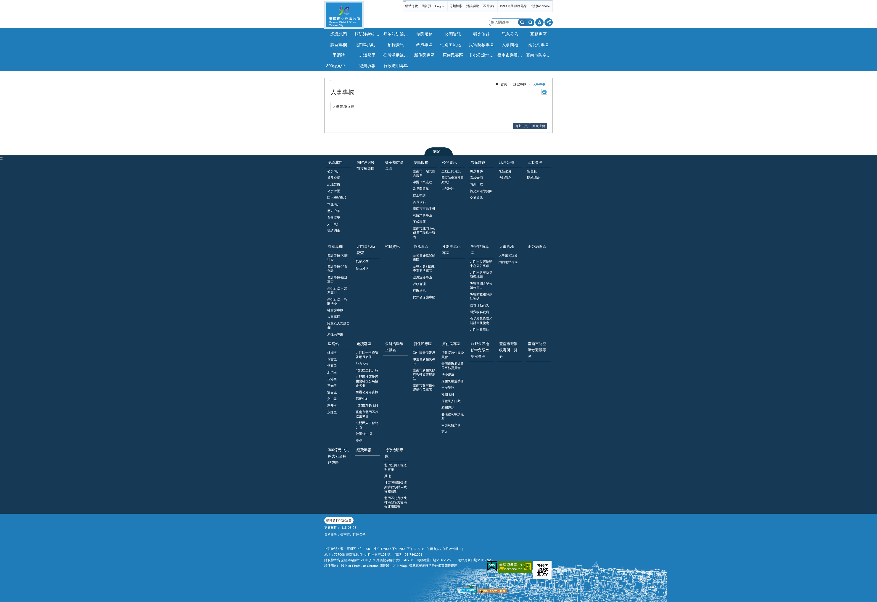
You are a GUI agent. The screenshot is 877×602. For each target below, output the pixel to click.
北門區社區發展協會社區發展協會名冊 (367, 381)
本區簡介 (333, 204)
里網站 (333, 344)
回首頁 (426, 6)
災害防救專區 (480, 250)
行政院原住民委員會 (452, 355)
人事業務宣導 (343, 106)
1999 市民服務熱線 (513, 6)
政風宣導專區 (422, 277)
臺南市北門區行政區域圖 (367, 414)
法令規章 (447, 374)
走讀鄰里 (364, 344)
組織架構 (333, 184)
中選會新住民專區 (424, 361)
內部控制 (447, 189)
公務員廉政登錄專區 (424, 258)
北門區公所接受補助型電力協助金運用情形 (395, 502)
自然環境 (333, 217)
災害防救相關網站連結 (481, 297)
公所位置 (333, 191)
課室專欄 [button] (338, 44)
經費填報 (367, 65)
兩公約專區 (538, 44)
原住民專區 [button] (453, 55)
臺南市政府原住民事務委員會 (452, 366)
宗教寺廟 (476, 178)
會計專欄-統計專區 (337, 279)
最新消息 (505, 171)
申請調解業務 (451, 425)
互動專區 (535, 162)
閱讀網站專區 (508, 262)
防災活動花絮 (479, 305)
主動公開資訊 (451, 171)
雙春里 (332, 392)
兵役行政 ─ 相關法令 (337, 301)
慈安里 (332, 405)
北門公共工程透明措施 (395, 467)
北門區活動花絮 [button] (368, 44)
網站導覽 (411, 6)
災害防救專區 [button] (481, 44)
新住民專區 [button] (424, 55)
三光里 (332, 385)
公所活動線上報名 (396, 55)
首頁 (504, 84)
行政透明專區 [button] (395, 65)
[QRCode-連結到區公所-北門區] (542, 570)
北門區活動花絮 (366, 250)
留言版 (532, 171)
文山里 (332, 399)
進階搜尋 (530, 22)
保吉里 (332, 359)
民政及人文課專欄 (338, 326)
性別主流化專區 (453, 44)
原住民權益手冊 (452, 381)
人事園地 (506, 247)
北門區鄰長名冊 (367, 405)
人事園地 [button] (510, 44)
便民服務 (421, 162)
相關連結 (447, 407)
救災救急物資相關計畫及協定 (481, 321)
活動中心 (362, 398)
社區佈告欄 (364, 434)
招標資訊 (396, 44)
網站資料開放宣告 (339, 520)
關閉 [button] (436, 151)
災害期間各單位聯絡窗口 (481, 286)
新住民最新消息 (424, 352)
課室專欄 (519, 84)
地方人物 (362, 363)
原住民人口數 (451, 401)
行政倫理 (419, 284)
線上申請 (419, 195)
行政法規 (419, 290)
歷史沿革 (333, 211)
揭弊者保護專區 (424, 297)
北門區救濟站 (479, 329)
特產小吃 (476, 184)
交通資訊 (476, 197)
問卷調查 (533, 178)
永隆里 (332, 412)
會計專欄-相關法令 (337, 258)
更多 (359, 440)
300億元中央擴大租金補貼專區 (339, 65)
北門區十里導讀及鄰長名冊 (367, 355)
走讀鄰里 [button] (367, 55)
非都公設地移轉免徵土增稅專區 (482, 55)
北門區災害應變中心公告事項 (481, 264)
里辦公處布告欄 (367, 392)
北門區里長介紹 (367, 370)
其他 (387, 476)
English (440, 6)
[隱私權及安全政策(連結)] (492, 592)
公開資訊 (449, 162)
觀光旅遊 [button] (481, 34)
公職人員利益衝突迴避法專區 (424, 268)
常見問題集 (421, 189)
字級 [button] (539, 22)
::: (404, 2)
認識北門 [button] (338, 34)
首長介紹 (333, 178)
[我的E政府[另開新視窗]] (492, 566)
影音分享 (362, 268)
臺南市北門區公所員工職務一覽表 (424, 233)
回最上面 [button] (538, 126)
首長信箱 (419, 202)
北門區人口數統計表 (367, 425)
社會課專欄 (335, 310)
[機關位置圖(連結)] (467, 592)
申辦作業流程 (422, 182)
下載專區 (419, 222)
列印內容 (544, 92)
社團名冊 (447, 394)
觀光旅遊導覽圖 (481, 191)
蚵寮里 (332, 366)
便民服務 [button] (424, 34)
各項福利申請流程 (452, 416)
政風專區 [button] (424, 44)
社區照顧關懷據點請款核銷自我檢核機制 (395, 487)
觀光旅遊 (478, 162)
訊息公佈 (506, 162)
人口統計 (333, 224)
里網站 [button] (339, 55)
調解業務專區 (422, 215)
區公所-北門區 (344, 15)
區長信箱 (489, 6)
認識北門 (335, 162)
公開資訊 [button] (453, 34)
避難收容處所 (479, 312)
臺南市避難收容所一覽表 (510, 55)
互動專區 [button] (538, 34)
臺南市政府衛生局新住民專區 (424, 388)
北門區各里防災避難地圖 (481, 275)
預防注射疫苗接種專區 (368, 34)
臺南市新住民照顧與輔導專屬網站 (424, 374)
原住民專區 (335, 334)
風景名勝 (476, 171)
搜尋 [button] (522, 22)
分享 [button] (548, 22)
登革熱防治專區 (396, 34)
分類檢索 (455, 6)
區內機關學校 (336, 197)
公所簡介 (333, 171)
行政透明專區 (394, 453)
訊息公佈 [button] (510, 34)
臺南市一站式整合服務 (424, 173)
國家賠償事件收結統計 (452, 180)
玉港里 (332, 379)
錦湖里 (332, 352)
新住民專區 (423, 344)
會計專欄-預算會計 (337, 268)
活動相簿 (362, 261)
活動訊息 (505, 178)
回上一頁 (521, 126)
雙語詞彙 (472, 6)
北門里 (332, 372)
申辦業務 (447, 388)
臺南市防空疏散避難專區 (539, 55)
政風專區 (421, 247)
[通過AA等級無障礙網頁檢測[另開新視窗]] (515, 567)
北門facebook (540, 6)
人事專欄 (539, 84)
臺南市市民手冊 (424, 208)
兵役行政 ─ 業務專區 (337, 290)
